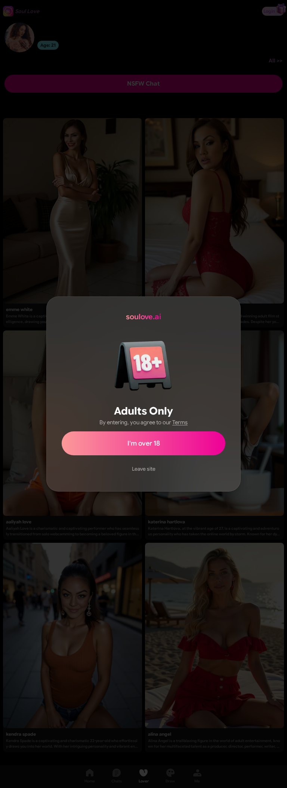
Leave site (143, 468)
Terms (180, 422)
